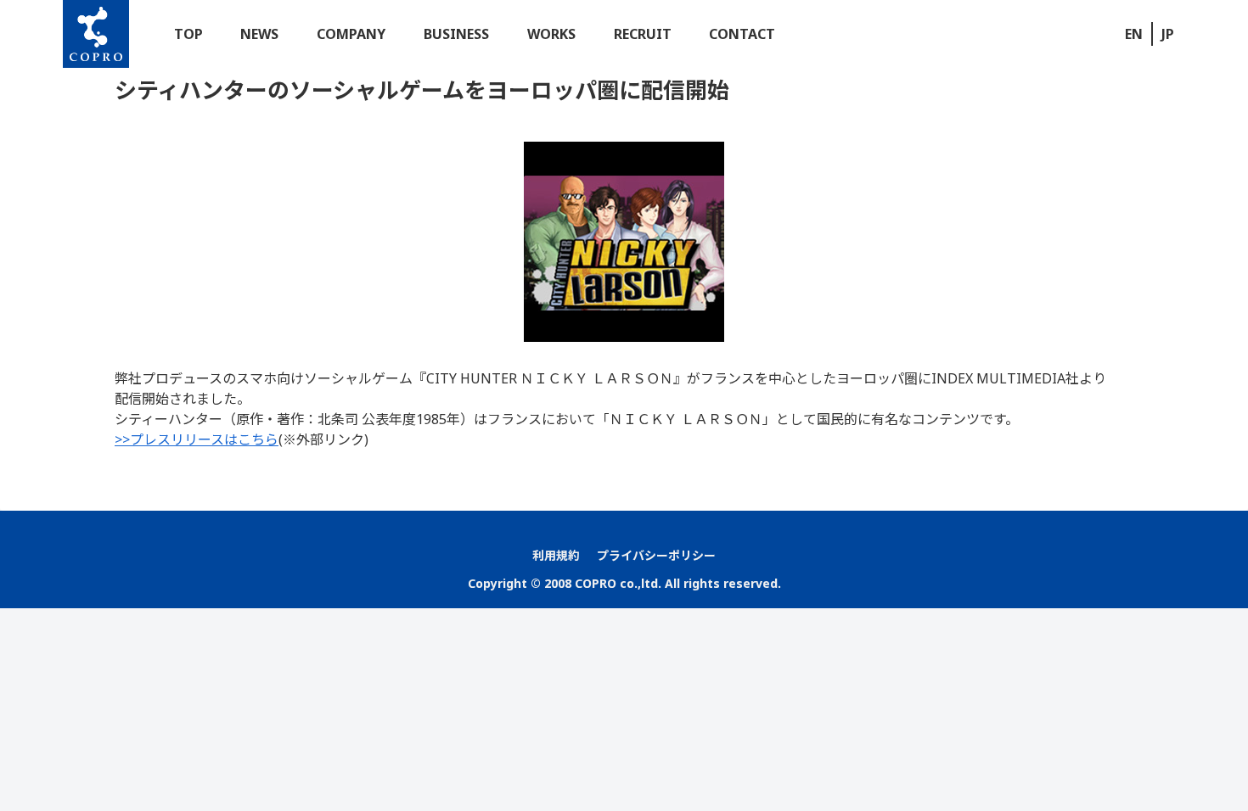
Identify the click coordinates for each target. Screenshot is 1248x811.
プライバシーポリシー (656, 555)
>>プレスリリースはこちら (196, 439)
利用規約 (556, 555)
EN (1134, 34)
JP (1167, 34)
